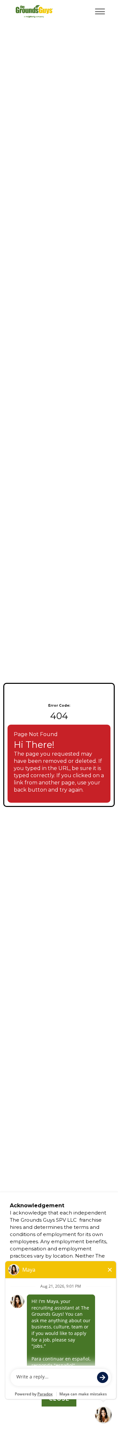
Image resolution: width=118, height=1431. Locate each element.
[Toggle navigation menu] (100, 11)
